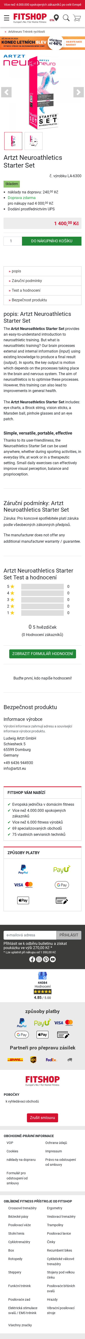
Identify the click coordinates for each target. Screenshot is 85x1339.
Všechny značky (20, 1325)
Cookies (12, 1151)
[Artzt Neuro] (21, 60)
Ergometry (54, 1208)
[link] (23, 869)
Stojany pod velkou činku (61, 1275)
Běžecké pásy (18, 1217)
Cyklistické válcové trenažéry (60, 1261)
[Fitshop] (30, 18)
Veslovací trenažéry (61, 1217)
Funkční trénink (19, 1286)
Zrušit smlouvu (42, 1117)
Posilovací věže (19, 1225)
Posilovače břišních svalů (61, 1288)
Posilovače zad (19, 1300)
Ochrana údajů (56, 1143)
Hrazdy (52, 1300)
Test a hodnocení (26, 290)
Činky (51, 1242)
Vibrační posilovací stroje (60, 1310)
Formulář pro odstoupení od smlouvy (17, 1178)
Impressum (53, 1151)
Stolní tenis (16, 1234)
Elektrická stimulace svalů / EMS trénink (22, 1310)
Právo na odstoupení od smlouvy (60, 1162)
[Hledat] (66, 18)
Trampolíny (55, 1225)
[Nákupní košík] (78, 18)
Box (11, 1251)
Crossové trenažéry (22, 1208)
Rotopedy (15, 1259)
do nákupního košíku (51, 241)
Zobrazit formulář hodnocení (42, 654)
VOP (10, 1143)
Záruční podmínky (27, 281)
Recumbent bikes (59, 1251)
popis (16, 271)
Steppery (14, 1272)
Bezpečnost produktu (29, 300)
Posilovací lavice (59, 1234)
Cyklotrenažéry (19, 1242)
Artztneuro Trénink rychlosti (26, 31)
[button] (13, 141)
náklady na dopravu (21, 1160)
